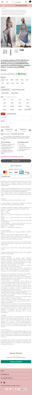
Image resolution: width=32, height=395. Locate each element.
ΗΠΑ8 (22, 79)
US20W (27, 106)
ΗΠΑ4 (11, 79)
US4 (20, 99)
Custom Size (27, 109)
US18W (20, 106)
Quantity (3, 121)
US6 (28, 99)
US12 (3, 83)
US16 (12, 83)
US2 (7, 79)
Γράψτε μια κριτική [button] (16, 361)
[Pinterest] (4, 382)
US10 (27, 79)
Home (3, 8)
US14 (7, 83)
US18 (17, 83)
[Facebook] (1, 382)
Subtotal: (3, 127)
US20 (22, 83)
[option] (16, 32)
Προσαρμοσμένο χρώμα (18, 89)
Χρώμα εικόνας (5, 89)
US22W (4, 109)
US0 (3, 79)
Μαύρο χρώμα (14, 93)
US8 (4, 103)
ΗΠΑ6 (17, 79)
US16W (12, 106)
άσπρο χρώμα (5, 93)
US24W (12, 109)
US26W (20, 109)
